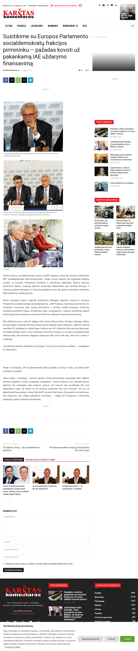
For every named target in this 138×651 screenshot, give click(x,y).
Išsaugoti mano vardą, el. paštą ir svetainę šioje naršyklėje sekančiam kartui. (39, 563)
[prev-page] (4, 499)
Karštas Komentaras (11, 70)
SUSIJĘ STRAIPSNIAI (13, 460)
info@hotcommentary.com (23, 613)
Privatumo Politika (12, 647)
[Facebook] (99, 5)
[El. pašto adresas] (24, 80)
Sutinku (127, 639)
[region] (69, 636)
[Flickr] (116, 5)
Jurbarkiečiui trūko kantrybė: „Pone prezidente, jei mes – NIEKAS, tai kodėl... (120, 144)
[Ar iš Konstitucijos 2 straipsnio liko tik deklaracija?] (46, 474)
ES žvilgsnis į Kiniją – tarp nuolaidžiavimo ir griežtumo (21, 449)
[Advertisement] (67, 15)
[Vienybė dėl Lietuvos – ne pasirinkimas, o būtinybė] (75, 474)
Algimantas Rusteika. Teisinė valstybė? (126, 16)
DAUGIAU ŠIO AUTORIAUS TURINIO (40, 460)
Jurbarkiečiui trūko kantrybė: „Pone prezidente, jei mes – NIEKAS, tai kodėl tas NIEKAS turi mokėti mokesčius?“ (74, 613)
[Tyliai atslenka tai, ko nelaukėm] (101, 186)
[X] (12, 80)
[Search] (132, 26)
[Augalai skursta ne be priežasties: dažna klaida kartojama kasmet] (104, 238)
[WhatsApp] (18, 80)
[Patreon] (111, 5)
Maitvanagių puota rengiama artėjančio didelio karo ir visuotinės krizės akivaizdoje (121, 157)
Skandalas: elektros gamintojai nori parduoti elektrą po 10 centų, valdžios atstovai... (122, 131)
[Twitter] (107, 5)
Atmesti (111, 639)
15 (89, 70)
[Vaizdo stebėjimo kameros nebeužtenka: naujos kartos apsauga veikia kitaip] (125, 238)
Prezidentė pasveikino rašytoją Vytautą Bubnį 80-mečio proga (69, 449)
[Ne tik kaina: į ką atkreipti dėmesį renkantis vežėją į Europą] (104, 212)
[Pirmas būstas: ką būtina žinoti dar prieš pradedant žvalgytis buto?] (125, 212)
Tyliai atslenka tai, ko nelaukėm (122, 183)
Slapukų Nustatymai (90, 639)
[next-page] (9, 499)
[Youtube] (103, 5)
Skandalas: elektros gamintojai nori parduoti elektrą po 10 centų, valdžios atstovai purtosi (75, 596)
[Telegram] (30, 80)
